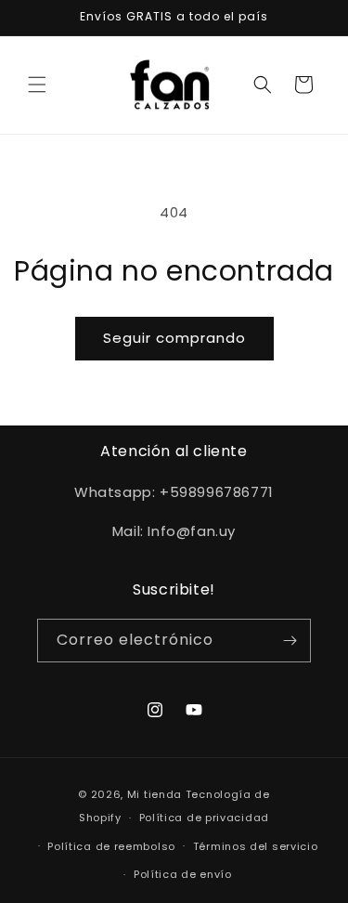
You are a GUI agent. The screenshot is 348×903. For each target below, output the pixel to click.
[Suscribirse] (289, 640)
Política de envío (183, 874)
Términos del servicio (255, 846)
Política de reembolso (111, 846)
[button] (37, 84)
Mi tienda (154, 794)
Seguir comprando (174, 337)
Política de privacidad (204, 817)
